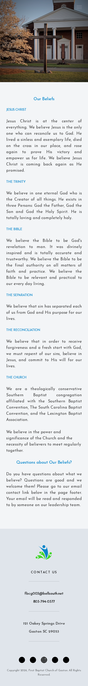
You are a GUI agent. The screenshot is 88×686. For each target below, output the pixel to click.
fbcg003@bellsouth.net (44, 594)
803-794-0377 (44, 602)
